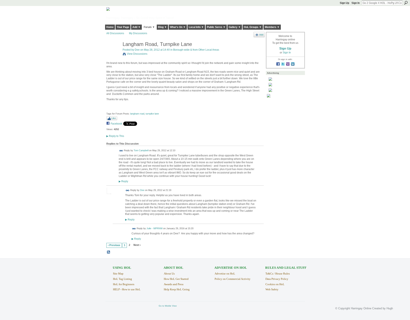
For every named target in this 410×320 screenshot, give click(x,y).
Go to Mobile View (168, 306)
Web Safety (271, 289)
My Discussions (138, 33)
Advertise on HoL (225, 273)
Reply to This (115, 136)
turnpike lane (152, 113)
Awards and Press (173, 284)
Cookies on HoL (274, 284)
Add (261, 34)
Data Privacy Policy (276, 278)
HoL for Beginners (123, 284)
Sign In (355, 2)
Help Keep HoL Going (177, 289)
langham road (137, 113)
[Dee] (113, 53)
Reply (123, 181)
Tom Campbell (141, 150)
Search (406, 3)
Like (113, 118)
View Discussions (137, 53)
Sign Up (344, 2)
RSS (109, 252)
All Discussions (115, 33)
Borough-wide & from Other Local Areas (196, 49)
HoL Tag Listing (122, 278)
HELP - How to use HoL (127, 289)
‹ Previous (114, 245)
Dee (137, 49)
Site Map (118, 273)
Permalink (121, 151)
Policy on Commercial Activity (232, 278)
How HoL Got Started (176, 278)
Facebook (116, 123)
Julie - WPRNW (154, 228)
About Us (169, 273)
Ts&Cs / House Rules (277, 273)
